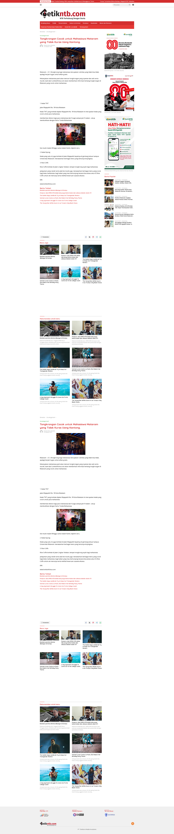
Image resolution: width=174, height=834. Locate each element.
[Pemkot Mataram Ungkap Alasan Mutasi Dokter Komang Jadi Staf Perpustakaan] (109, 199)
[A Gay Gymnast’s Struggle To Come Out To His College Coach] (70, 272)
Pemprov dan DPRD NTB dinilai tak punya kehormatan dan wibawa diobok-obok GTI (65, 193)
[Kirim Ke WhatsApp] (100, 237)
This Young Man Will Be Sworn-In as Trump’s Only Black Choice (58, 203)
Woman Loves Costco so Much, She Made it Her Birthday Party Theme (61, 198)
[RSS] (132, 823)
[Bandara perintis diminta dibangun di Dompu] (49, 250)
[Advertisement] (71, 219)
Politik (54, 23)
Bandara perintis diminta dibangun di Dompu (53, 190)
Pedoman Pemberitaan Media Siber (51, 27)
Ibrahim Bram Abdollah (49, 45)
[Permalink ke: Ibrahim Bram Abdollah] (41, 46)
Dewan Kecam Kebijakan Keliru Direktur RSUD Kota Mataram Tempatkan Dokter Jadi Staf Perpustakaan (124, 215)
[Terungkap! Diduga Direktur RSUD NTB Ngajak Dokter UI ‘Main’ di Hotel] (109, 223)
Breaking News (45, 23)
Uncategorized (44, 35)
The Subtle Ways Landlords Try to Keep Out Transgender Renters (59, 195)
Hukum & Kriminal (75, 23)
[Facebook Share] (86, 237)
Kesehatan (94, 23)
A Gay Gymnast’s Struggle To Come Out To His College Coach (58, 200)
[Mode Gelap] (133, 4)
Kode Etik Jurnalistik (71, 27)
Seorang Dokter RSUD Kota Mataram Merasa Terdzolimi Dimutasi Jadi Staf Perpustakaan (123, 190)
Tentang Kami (84, 27)
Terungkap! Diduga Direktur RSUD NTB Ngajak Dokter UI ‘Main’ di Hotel (123, 223)
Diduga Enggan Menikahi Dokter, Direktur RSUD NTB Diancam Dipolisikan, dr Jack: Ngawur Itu (124, 182)
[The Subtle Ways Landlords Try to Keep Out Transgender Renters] (92, 251)
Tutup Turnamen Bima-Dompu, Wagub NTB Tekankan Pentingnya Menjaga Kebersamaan (85, 1)
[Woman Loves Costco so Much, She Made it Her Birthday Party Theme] (49, 273)
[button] (129, 4)
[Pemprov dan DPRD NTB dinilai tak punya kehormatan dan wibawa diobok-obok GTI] (70, 249)
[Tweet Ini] (89, 237)
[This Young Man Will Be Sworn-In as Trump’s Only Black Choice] (92, 273)
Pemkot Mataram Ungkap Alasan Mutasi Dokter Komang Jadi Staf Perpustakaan (124, 198)
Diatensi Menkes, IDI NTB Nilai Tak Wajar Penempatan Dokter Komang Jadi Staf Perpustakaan (124, 207)
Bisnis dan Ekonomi (105, 23)
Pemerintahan (63, 23)
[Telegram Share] (96, 237)
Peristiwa (85, 23)
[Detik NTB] (62, 14)
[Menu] (41, 4)
